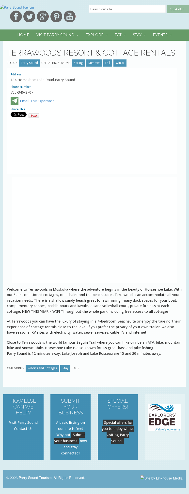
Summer (94, 63)
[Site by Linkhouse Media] (162, 477)
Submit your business (69, 438)
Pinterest (56, 16)
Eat (118, 35)
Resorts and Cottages (42, 368)
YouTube (70, 16)
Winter (120, 63)
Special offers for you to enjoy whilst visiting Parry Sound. (118, 431)
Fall (107, 63)
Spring (78, 63)
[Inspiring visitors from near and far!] (17, 7)
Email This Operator (37, 101)
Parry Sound (29, 63)
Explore (95, 35)
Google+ (43, 16)
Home (23, 35)
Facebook (16, 16)
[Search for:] (128, 9)
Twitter (29, 16)
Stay (137, 35)
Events (160, 35)
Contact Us (23, 428)
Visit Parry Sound (55, 35)
